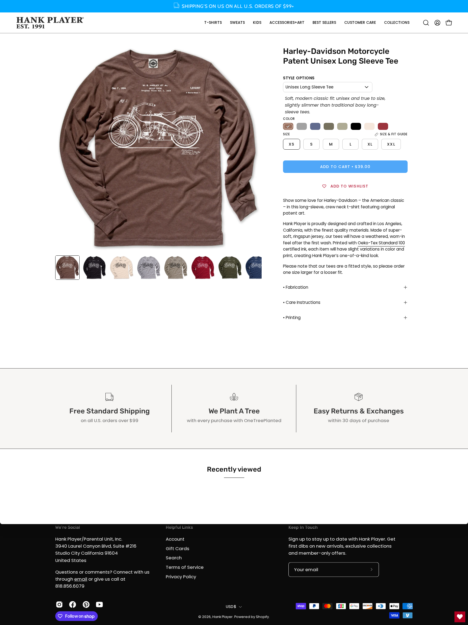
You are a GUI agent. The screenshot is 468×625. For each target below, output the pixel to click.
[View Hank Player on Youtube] (98, 604)
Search (174, 557)
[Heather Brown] (288, 126)
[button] (213, 22)
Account (175, 539)
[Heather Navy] (315, 126)
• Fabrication (295, 287)
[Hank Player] (50, 23)
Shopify (262, 616)
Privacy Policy (181, 576)
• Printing (292, 317)
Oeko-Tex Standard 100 (381, 243)
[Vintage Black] (356, 126)
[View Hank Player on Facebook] (72, 604)
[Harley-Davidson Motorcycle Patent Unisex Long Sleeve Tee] (67, 267)
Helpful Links (179, 527)
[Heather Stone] (342, 126)
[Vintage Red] (383, 126)
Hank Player (222, 616)
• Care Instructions (301, 302)
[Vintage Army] (329, 126)
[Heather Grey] (302, 126)
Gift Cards (177, 548)
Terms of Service (185, 567)
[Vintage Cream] (369, 126)
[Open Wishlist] (459, 616)
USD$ (231, 606)
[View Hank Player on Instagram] (58, 604)
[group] (234, 6)
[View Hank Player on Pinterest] (85, 604)
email (80, 579)
